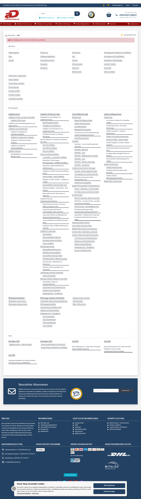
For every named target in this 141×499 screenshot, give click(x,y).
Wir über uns (44, 52)
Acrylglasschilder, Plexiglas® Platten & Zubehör (117, 155)
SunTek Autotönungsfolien (82, 183)
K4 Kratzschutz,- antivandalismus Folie (86, 206)
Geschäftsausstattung (81, 138)
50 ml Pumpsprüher (49, 316)
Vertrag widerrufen (70, 475)
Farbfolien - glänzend (81, 149)
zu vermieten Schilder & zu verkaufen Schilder (117, 122)
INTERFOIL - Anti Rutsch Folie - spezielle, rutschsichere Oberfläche (87, 202)
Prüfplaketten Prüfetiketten (52, 126)
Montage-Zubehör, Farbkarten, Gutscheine (53, 279)
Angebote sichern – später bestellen (20, 344)
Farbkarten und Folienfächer (51, 290)
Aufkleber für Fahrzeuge (48, 231)
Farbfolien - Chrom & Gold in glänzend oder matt (86, 145)
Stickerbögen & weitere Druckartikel (51, 272)
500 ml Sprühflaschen (49, 322)
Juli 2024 (75, 341)
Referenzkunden (77, 64)
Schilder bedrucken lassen (82, 123)
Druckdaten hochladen (16, 98)
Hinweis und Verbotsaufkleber (49, 154)
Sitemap (75, 60)
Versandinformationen (47, 60)
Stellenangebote (117, 5)
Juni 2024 (107, 341)
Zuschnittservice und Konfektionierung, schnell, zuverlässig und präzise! (86, 134)
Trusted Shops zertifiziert (16, 83)
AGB (73, 56)
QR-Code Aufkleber (49, 145)
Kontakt (135, 5)
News (127, 5)
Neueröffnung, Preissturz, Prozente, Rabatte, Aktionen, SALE (54, 205)
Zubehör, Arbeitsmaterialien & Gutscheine (85, 235)
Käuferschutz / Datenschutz (17, 75)
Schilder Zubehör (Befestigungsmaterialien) (114, 177)
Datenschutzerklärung (26, 394)
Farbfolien (75, 141)
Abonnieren (125, 390)
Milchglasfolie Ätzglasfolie (82, 129)
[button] (104, 5)
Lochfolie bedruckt (80, 126)
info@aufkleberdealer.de (13, 462)
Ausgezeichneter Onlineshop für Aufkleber (54, 347)
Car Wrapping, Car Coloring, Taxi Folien (86, 174)
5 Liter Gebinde (47, 326)
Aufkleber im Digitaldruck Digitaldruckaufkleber (19, 133)
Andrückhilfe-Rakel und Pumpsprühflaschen (54, 301)
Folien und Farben (109, 72)
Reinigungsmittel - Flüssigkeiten (53, 293)
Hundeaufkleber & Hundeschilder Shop (55, 185)
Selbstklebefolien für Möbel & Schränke (55, 259)
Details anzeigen (109, 491)
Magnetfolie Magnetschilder (83, 120)
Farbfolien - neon (79, 159)
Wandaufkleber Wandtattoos (52, 249)
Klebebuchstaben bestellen (81, 298)
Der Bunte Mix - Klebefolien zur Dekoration (52, 263)
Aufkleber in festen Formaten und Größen (22, 117)
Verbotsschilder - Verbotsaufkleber (53, 176)
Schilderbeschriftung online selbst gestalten (116, 172)
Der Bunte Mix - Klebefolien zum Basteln (84, 232)
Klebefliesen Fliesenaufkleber (52, 252)
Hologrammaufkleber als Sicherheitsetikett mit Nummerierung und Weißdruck (22, 362)
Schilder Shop (108, 117)
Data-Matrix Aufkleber (50, 148)
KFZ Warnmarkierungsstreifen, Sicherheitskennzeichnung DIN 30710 (86, 211)
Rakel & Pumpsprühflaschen (83, 244)
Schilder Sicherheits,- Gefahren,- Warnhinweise (116, 132)
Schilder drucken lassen (111, 164)
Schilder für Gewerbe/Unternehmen (117, 136)
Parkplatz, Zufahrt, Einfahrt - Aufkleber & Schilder (56, 181)
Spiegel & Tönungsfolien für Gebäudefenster (86, 186)
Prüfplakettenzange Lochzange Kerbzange (53, 135)
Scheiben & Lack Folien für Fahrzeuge (83, 168)
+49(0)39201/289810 (127, 15)
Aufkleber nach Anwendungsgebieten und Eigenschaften (22, 125)
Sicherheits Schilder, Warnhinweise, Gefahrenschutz (53, 167)
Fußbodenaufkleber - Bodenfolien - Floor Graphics (55, 189)
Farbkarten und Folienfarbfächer (84, 241)
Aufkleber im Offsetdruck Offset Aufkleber (21, 142)
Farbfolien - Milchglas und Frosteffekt (86, 156)
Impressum (75, 68)
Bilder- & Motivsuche (79, 304)
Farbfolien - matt (79, 153)
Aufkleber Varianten (15, 151)
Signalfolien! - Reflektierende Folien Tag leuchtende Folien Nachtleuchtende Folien (86, 217)
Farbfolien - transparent (81, 165)
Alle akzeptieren (109, 485)
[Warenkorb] (108, 15)
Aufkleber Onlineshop (47, 18)
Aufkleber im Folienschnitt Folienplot (22, 137)
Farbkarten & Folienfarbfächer (49, 310)
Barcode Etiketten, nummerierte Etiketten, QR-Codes (53, 141)
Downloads (107, 68)
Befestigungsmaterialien (48, 304)
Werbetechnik (76, 117)
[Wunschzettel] (108, 5)
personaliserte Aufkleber (67, 18)
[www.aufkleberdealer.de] (12, 15)
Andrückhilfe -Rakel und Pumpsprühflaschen (50, 283)
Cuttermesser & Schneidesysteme (51, 307)
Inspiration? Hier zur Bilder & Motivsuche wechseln (55, 227)
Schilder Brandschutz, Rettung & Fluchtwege (116, 127)
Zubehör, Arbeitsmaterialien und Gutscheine (53, 268)
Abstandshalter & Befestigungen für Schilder (117, 160)
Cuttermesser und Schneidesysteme (54, 287)
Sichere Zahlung (14, 79)
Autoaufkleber (47, 234)
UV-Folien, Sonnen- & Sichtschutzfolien (86, 192)
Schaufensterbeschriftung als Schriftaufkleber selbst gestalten (53, 211)
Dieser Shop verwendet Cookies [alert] (30, 484)
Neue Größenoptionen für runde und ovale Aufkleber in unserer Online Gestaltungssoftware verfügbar (117, 349)
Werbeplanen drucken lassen (17, 301)
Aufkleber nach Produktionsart (18, 129)
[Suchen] (77, 13)
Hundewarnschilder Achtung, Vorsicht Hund (118, 149)
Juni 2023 (12, 355)
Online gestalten (78, 301)
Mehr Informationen (121, 496)
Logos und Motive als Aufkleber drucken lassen (55, 221)
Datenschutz (76, 52)
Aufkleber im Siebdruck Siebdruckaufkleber (18, 147)
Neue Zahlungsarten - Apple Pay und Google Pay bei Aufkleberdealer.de (86, 348)
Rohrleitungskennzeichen (50, 123)
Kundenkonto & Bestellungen (113, 60)
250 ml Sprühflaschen (49, 319)
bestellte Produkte (110, 64)
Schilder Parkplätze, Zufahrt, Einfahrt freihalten (118, 144)
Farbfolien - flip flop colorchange (84, 162)
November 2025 (14, 341)
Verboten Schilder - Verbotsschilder (117, 139)
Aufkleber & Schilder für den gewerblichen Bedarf (56, 172)
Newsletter (44, 68)
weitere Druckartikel (49, 276)
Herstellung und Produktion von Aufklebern (117, 52)
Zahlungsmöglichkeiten (47, 56)
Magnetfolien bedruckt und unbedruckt (84, 229)
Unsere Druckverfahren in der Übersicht (53, 344)
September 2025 (46, 341)
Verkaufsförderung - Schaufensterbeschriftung (48, 200)
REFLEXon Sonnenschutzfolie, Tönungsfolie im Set (83, 178)
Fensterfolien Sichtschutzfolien (52, 256)
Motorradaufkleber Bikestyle (52, 237)
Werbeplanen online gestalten (18, 304)
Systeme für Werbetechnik (82, 250)
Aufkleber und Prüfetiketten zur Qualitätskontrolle (53, 130)
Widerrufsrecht (77, 72)
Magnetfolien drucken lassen (113, 181)
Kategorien (43, 64)
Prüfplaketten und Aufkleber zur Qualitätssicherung (50, 118)
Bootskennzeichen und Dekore (52, 240)
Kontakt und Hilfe (14, 91)
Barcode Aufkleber (48, 151)
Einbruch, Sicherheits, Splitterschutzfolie (87, 198)
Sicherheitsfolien (77, 195)
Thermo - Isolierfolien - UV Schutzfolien (86, 189)
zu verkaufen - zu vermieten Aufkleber (55, 157)
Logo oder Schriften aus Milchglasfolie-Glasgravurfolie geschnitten (55, 216)
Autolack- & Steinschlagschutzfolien (85, 171)
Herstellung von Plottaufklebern (114, 56)
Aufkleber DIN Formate (18, 120)
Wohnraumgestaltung (47, 246)
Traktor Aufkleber (48, 243)
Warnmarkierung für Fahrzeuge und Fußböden (54, 195)
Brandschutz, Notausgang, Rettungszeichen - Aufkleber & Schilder (55, 162)
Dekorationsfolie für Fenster (81, 222)
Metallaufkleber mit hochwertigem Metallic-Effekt (22, 155)
